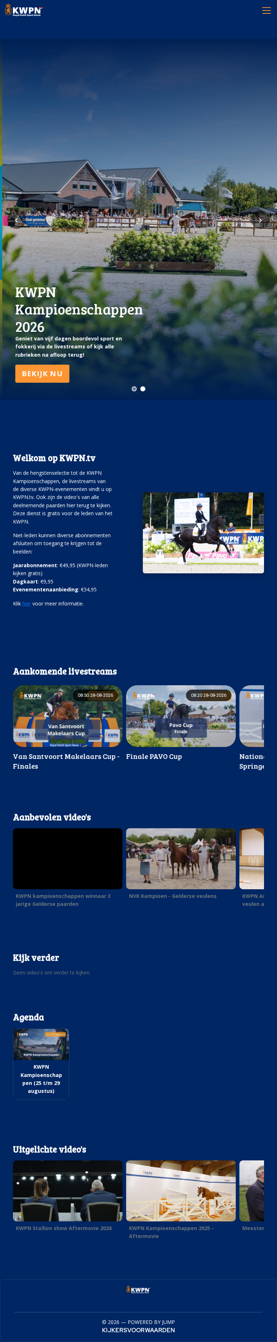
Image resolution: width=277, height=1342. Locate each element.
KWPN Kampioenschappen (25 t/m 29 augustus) (41, 1078)
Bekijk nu (40, 373)
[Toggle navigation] (266, 10)
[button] (68, 869)
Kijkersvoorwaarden (138, 1330)
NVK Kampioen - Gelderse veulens (173, 896)
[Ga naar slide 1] (134, 388)
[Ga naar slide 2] (142, 388)
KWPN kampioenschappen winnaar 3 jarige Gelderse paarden (63, 900)
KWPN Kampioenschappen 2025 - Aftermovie (171, 1232)
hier (26, 603)
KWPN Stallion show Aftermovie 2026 (64, 1228)
